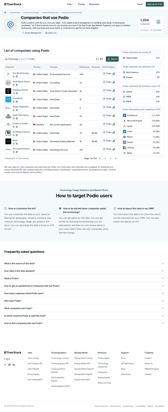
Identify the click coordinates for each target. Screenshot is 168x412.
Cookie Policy (128, 406)
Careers (148, 374)
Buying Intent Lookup (83, 358)
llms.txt (150, 406)
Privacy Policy (115, 406)
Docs (123, 358)
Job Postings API (35, 363)
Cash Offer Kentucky (22, 115)
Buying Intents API (82, 363)
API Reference (127, 363)
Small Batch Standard (22, 81)
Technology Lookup (60, 358)
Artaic (15, 140)
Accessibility (140, 406)
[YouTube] (14, 365)
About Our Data (104, 383)
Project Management (50, 13)
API (101, 59)
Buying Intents (104, 377)
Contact (148, 358)
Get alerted (157, 30)
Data (69, 4)
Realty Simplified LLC (22, 107)
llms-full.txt (159, 406)
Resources (94, 4)
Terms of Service (101, 406)
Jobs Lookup (33, 358)
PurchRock (17, 98)
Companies (102, 372)
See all (145, 30)
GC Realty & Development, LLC (22, 132)
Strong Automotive (21, 149)
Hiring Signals (33, 374)
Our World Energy (21, 73)
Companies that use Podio (72, 13)
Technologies (14, 13)
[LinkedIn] (9, 365)
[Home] (5, 13)
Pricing (81, 4)
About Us (149, 363)
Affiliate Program (152, 369)
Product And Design (31, 13)
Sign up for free (154, 4)
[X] (5, 365)
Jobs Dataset (33, 369)
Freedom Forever (20, 90)
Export (114, 59)
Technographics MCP (60, 386)
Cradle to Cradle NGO (22, 123)
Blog (123, 369)
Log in (140, 4)
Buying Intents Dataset (84, 369)
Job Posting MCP (35, 379)
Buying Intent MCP (82, 379)
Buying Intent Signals (83, 374)
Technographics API (60, 363)
